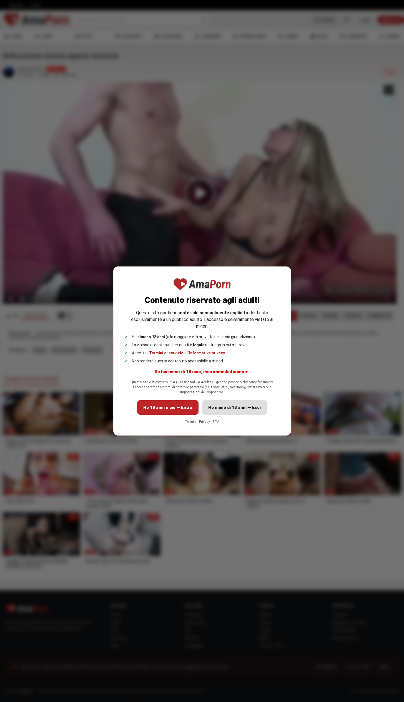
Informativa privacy (207, 353)
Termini (191, 422)
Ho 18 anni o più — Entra (167, 407)
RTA (215, 422)
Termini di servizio (166, 353)
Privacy (204, 422)
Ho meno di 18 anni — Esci (234, 407)
